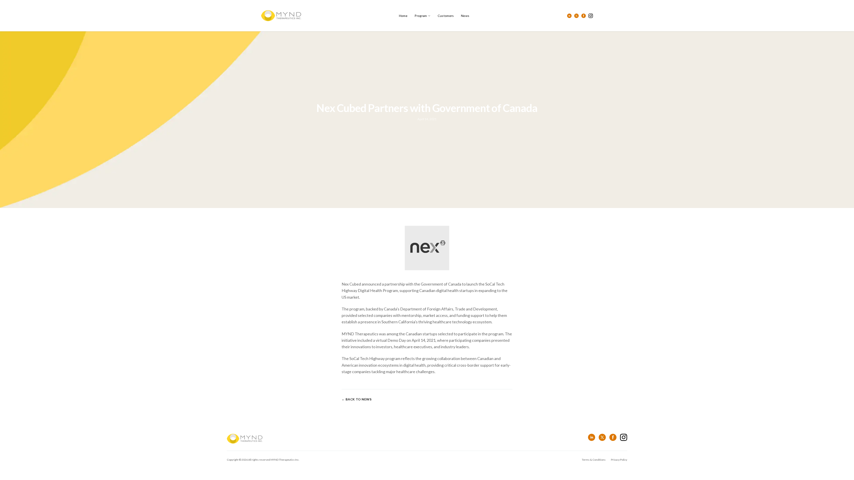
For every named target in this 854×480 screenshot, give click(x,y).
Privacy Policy (619, 459)
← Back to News (357, 399)
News (465, 16)
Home (403, 16)
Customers (446, 16)
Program (421, 16)
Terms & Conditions (594, 459)
